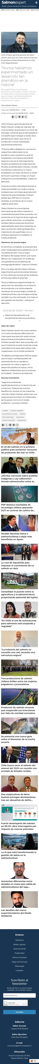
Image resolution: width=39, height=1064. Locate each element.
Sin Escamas (24, 6)
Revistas (16, 6)
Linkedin (19, 970)
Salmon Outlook (19, 957)
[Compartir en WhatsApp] (25, 116)
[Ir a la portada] (17, 2)
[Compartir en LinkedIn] (19, 116)
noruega (20, 417)
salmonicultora (9, 414)
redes (22, 414)
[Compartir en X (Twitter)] (16, 116)
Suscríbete (19, 1012)
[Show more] (19, 320)
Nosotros (33, 6)
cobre (5, 410)
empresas (21, 420)
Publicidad (19, 953)
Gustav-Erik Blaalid (19, 1029)
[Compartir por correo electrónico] (22, 116)
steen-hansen (17, 410)
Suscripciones (19, 948)
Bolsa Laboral (7, 6)
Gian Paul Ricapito (19, 1037)
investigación (8, 420)
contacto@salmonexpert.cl (19, 1046)
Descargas (19, 966)
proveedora (8, 417)
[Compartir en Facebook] (12, 116)
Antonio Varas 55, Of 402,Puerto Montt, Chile (19, 1057)
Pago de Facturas (19, 962)
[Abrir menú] (36, 2)
